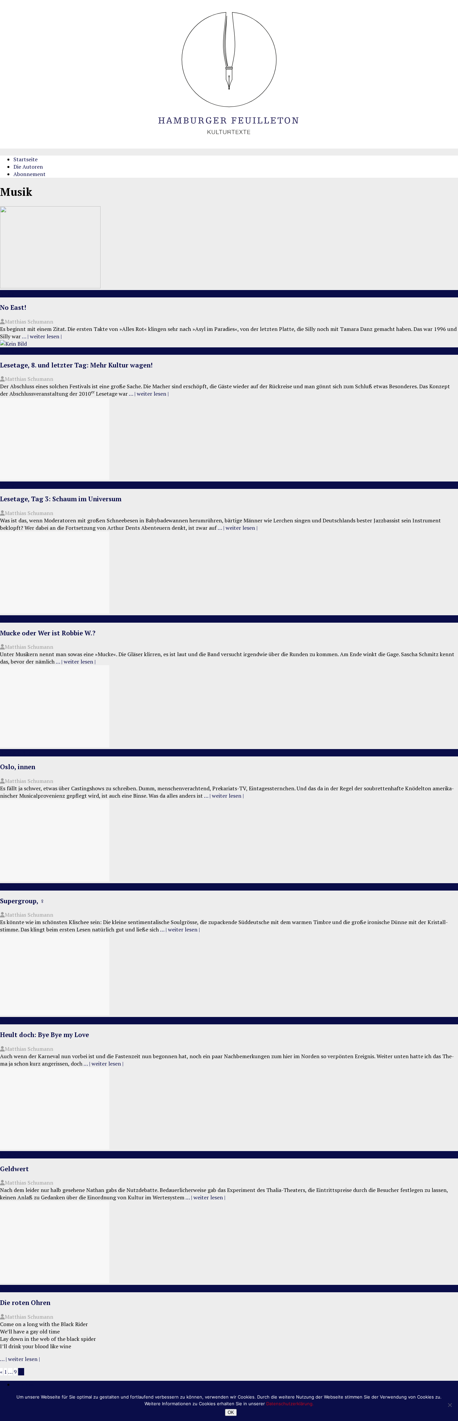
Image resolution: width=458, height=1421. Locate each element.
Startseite (25, 159)
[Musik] (50, 286)
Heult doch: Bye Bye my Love (44, 1035)
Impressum (27, 1384)
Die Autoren (28, 166)
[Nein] (449, 1405)
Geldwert (14, 1169)
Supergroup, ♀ (22, 901)
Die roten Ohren (25, 1303)
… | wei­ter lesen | (42, 336)
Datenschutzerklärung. (290, 1403)
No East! (13, 307)
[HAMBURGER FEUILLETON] (229, 146)
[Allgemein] (54, 879)
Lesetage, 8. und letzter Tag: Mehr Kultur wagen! (76, 365)
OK (231, 1412)
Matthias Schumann (29, 321)
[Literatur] (13, 343)
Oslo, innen (17, 767)
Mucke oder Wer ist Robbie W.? (48, 633)
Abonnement (29, 174)
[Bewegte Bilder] (54, 745)
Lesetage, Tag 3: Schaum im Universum (60, 499)
